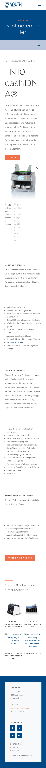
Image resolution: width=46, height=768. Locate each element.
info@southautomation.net (20, 708)
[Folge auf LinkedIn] (12, 735)
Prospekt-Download (20, 558)
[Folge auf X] (19, 728)
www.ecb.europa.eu (15, 342)
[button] (37, 168)
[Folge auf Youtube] (19, 735)
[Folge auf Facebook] (12, 728)
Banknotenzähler (16, 61)
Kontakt (12, 157)
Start (6, 61)
